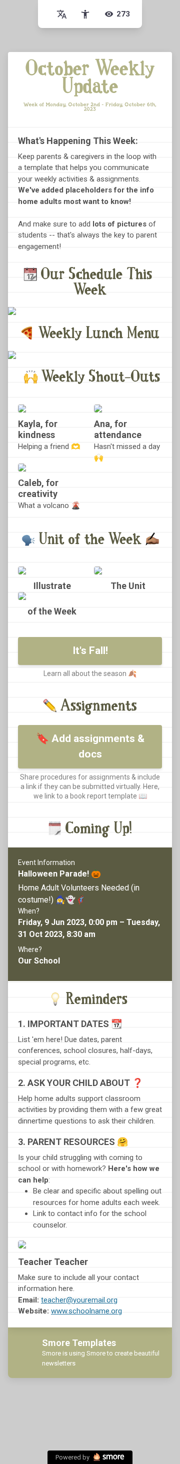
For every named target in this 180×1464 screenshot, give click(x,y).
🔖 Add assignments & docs (90, 746)
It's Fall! (90, 650)
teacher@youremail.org (79, 1300)
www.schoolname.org (86, 1311)
